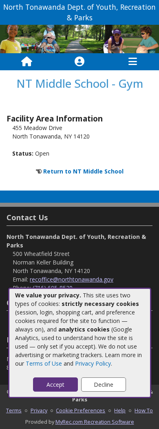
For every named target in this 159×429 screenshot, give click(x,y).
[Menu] (132, 61)
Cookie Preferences (80, 410)
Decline (103, 384)
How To (144, 410)
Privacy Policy (93, 363)
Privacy (39, 410)
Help (120, 410)
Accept (55, 384)
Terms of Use (44, 363)
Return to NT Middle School (83, 171)
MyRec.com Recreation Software (94, 421)
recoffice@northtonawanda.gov (71, 279)
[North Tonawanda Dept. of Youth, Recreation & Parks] (79, 38)
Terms (14, 410)
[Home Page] (26, 61)
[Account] (79, 61)
